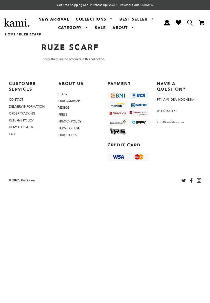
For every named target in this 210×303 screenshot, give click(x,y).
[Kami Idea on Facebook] (192, 181)
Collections (92, 19)
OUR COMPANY (69, 101)
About (120, 27)
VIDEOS (63, 107)
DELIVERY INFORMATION (27, 106)
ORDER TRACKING (22, 113)
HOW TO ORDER (21, 127)
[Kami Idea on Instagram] (199, 181)
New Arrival (53, 19)
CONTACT (16, 99)
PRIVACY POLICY (69, 121)
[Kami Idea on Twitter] (184, 181)
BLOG (62, 94)
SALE (100, 27)
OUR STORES (67, 135)
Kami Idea (28, 180)
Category (70, 27)
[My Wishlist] (178, 23)
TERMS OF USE (69, 128)
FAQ (12, 134)
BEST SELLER (134, 19)
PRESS (62, 114)
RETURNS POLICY (21, 120)
